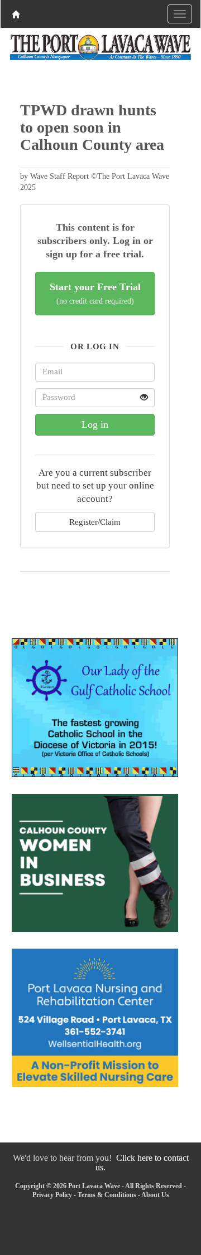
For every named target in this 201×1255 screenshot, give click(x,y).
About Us (155, 1195)
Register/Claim (95, 521)
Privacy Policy (52, 1195)
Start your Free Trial (95, 293)
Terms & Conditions (107, 1195)
